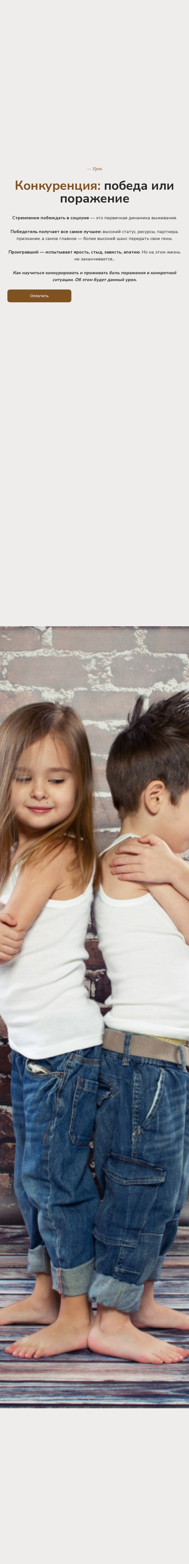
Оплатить (39, 296)
